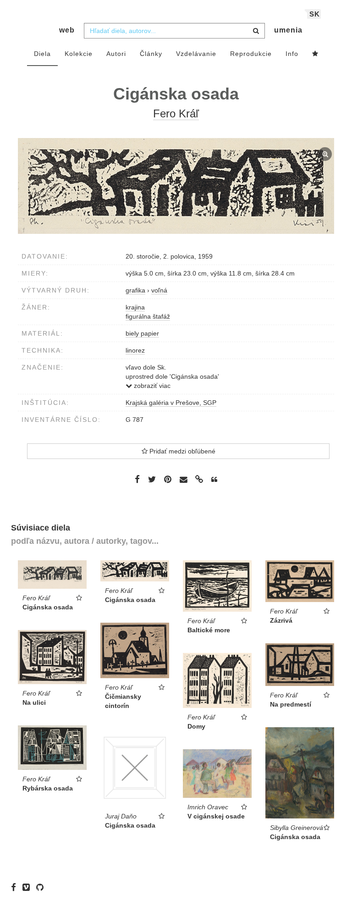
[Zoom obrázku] (176, 186)
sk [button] (314, 14)
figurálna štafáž (148, 316)
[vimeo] (28, 887)
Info (292, 53)
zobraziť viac (151, 385)
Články (151, 53)
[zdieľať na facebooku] (137, 479)
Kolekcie (79, 53)
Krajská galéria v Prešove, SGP (171, 402)
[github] (42, 887)
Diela (42, 53)
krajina (135, 307)
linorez (135, 350)
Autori (116, 53)
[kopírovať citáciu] (214, 479)
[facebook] (16, 887)
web (67, 30)
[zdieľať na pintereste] (168, 479)
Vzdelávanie (196, 53)
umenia (288, 30)
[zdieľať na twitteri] (152, 479)
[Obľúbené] (315, 54)
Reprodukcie (251, 53)
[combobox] (174, 31)
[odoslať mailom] (183, 479)
